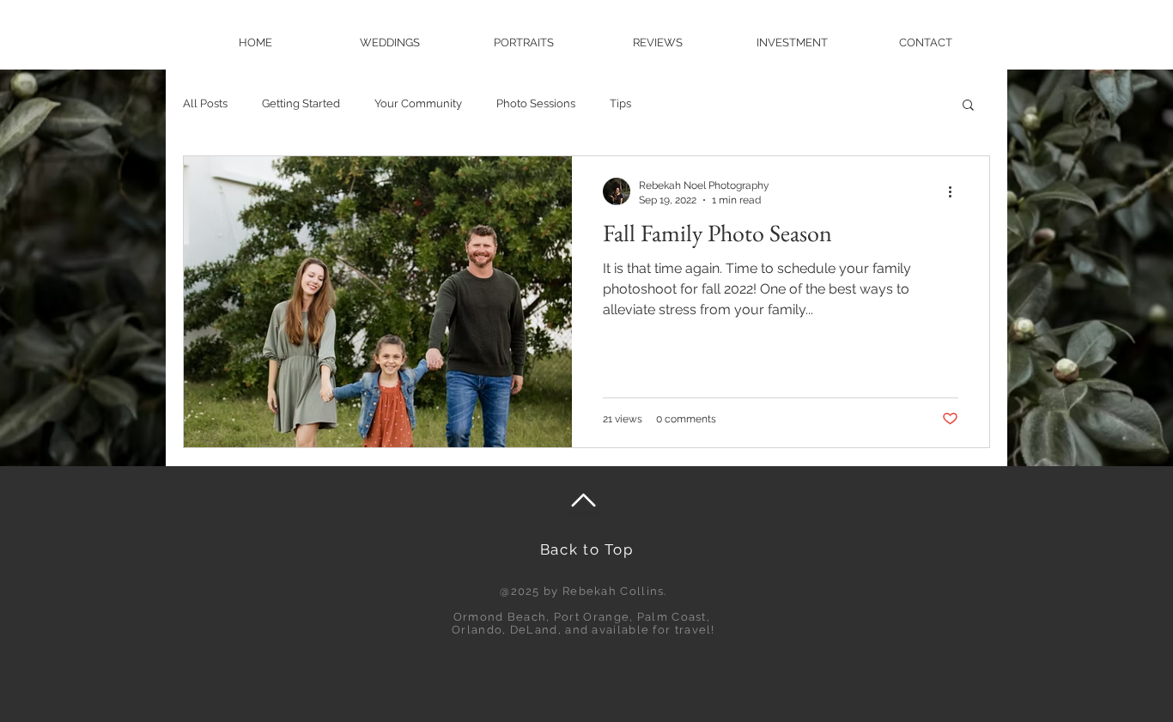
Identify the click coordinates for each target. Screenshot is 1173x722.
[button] (968, 106)
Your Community (418, 103)
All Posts (205, 103)
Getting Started (301, 103)
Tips (620, 103)
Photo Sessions (535, 103)
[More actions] (955, 191)
